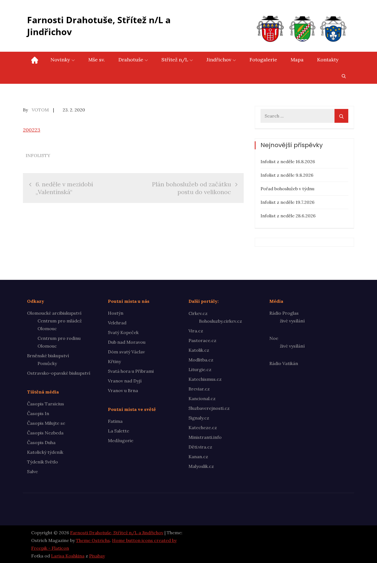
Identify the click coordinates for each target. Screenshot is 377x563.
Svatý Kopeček (123, 332)
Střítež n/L (174, 59)
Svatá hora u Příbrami (131, 371)
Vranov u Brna (123, 390)
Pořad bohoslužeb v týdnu (287, 188)
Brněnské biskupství (48, 355)
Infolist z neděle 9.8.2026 (287, 175)
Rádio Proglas (284, 313)
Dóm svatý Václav (126, 352)
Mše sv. (96, 59)
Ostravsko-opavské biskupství (58, 373)
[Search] (341, 116)
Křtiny (114, 361)
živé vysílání (292, 321)
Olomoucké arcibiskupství (54, 313)
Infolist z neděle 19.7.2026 (287, 202)
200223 (31, 130)
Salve (32, 471)
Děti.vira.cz (200, 447)
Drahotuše (130, 59)
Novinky (60, 59)
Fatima (115, 421)
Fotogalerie (263, 59)
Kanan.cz (198, 456)
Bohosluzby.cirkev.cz (220, 321)
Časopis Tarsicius (45, 403)
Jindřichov (218, 59)
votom (40, 110)
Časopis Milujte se (46, 423)
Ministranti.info (205, 437)
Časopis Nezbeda (45, 433)
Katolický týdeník (45, 452)
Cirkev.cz (198, 313)
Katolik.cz (199, 350)
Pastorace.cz (202, 340)
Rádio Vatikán (283, 363)
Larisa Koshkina (67, 556)
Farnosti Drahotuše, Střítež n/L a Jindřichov (99, 26)
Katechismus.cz (205, 379)
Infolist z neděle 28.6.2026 (288, 215)
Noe (273, 338)
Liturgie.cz (200, 369)
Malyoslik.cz (201, 466)
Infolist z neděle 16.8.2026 (288, 161)
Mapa (297, 59)
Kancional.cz (202, 398)
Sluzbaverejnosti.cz (209, 408)
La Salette (118, 431)
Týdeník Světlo (42, 462)
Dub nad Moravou (126, 342)
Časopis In (38, 413)
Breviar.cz (199, 389)
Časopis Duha (41, 442)
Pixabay (97, 556)
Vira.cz (196, 330)
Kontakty (328, 59)
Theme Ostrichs (93, 540)
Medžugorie (120, 440)
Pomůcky (47, 363)
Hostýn (115, 313)
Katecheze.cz (203, 427)
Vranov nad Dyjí (125, 381)
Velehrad (117, 322)
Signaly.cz (199, 418)
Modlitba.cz (201, 360)
